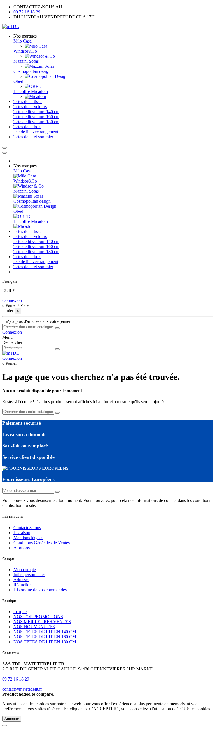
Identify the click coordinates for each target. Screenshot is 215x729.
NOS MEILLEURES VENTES (42, 621)
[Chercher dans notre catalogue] (57, 328)
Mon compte (24, 569)
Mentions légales (28, 537)
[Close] (4, 153)
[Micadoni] (35, 96)
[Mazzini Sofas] (39, 66)
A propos (21, 547)
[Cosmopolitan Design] (46, 76)
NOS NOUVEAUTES (34, 626)
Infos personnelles (29, 574)
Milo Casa (22, 41)
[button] (25, 36)
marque (20, 611)
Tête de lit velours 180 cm (36, 121)
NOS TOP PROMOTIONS (38, 616)
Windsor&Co (25, 51)
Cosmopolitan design (32, 71)
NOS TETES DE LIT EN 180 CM (44, 641)
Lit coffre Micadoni (30, 91)
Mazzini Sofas (26, 61)
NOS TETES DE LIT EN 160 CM (44, 636)
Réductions (23, 584)
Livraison (21, 532)
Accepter (11, 719)
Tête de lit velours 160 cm (36, 116)
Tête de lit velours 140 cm (36, 111)
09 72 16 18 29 (26, 12)
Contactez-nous (27, 527)
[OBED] (33, 86)
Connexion (12, 300)
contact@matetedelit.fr (22, 689)
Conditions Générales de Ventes (41, 542)
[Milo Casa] (36, 46)
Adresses (21, 579)
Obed (18, 81)
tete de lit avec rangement (35, 131)
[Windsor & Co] (40, 56)
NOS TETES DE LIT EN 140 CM (44, 631)
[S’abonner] (57, 492)
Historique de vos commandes (40, 589)
